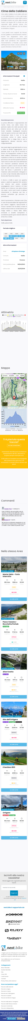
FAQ (2, 972)
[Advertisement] (14, 293)
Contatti (3, 978)
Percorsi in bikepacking (7, 1008)
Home (5, 7)
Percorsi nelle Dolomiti (7, 987)
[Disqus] (14, 525)
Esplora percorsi (10, 7)
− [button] (24, 403)
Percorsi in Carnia (6, 991)
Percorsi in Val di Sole (6, 1006)
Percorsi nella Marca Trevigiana (9, 1001)
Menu (25, 2)
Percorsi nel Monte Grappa (8, 998)
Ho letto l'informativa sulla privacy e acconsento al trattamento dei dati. (15, 898)
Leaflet (3, 406)
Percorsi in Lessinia (6, 995)
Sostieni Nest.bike (5, 970)
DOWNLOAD (21, 113)
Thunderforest (5, 408)
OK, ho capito (11, 1018)
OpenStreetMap (14, 406)
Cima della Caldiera (19, 7)
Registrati (14, 893)
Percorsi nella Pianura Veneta (9, 1004)
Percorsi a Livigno (5, 989)
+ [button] (24, 400)
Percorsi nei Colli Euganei (8, 993)
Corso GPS (4, 974)
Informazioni (21, 1018)
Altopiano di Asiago (18, 251)
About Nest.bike (5, 967)
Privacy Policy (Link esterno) (8, 981)
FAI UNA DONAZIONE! (14, 445)
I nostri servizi (4, 976)
